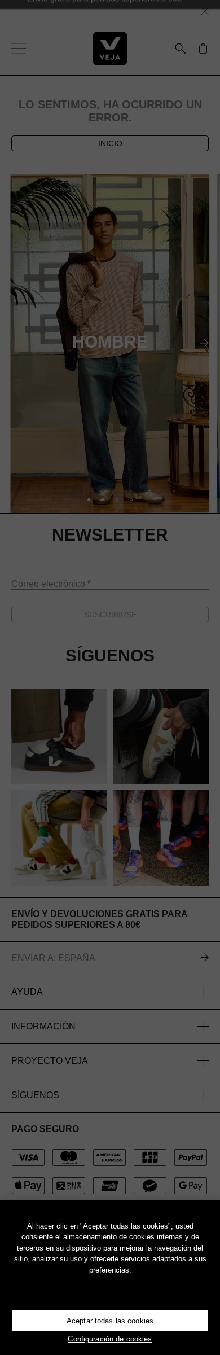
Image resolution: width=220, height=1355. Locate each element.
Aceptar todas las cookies (110, 1321)
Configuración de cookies (110, 1339)
